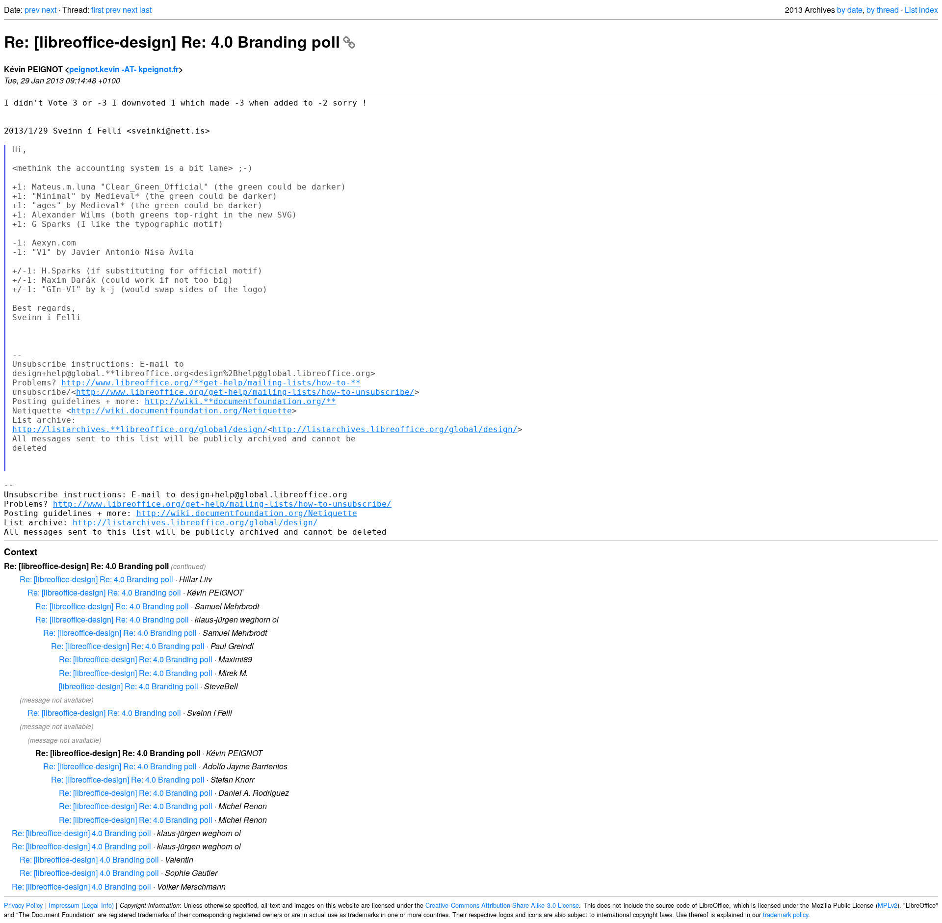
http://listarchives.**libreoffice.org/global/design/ (139, 429)
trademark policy (785, 914)
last (145, 9)
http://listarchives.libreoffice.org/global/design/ (395, 429)
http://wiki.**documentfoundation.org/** (240, 401)
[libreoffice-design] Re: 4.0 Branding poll (128, 686)
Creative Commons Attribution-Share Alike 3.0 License (502, 905)
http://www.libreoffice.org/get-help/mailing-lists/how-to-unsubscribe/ (245, 392)
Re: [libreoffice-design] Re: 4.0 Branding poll (172, 41)
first (97, 9)
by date (850, 9)
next (49, 9)
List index (921, 9)
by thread (882, 9)
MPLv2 (887, 905)
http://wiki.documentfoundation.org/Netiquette (181, 410)
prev (32, 9)
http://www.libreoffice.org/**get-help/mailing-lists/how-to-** (211, 382)
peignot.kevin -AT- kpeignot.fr (124, 69)
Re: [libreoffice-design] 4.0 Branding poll (81, 833)
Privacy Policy (23, 905)
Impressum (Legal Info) (81, 905)
